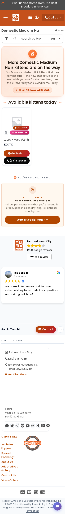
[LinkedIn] (43, 425)
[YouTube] (28, 425)
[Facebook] (7, 425)
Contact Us (8, 475)
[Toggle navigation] (5, 17)
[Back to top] (60, 329)
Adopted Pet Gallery (9, 468)
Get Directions (17, 374)
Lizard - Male (16, 140)
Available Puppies (7, 446)
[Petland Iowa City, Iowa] (15, 17)
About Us (7, 462)
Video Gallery (9, 480)
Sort (53, 39)
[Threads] (33, 425)
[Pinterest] (22, 425)
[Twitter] (12, 425)
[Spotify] (48, 425)
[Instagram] (17, 425)
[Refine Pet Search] (6, 39)
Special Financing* (8, 455)
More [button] (60, 30)
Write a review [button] (39, 257)
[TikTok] (38, 425)
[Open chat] (57, 506)
